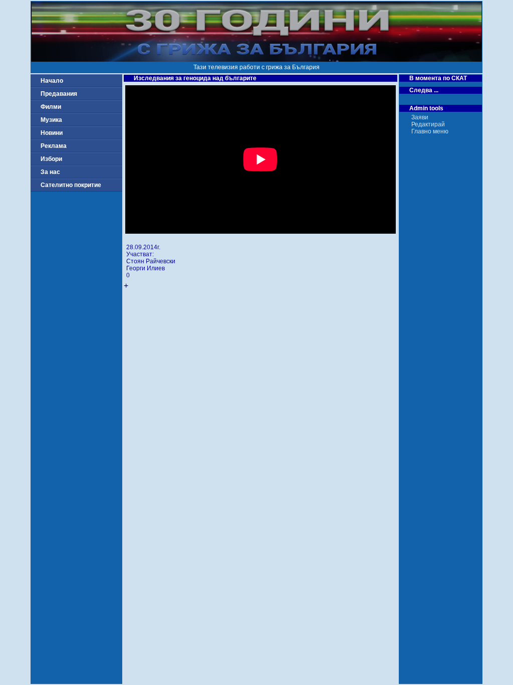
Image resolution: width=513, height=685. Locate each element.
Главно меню (429, 131)
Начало (52, 80)
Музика (51, 119)
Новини (52, 132)
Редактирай (428, 124)
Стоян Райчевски (150, 261)
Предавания (59, 93)
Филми (51, 106)
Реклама (54, 145)
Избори (51, 158)
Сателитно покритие (71, 185)
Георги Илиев (145, 268)
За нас (50, 172)
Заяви (419, 117)
